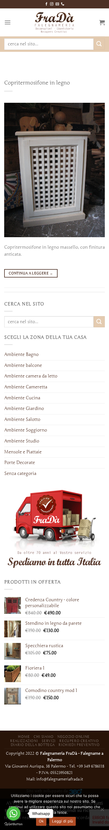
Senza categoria (20, 473)
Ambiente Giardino (24, 408)
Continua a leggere (31, 273)
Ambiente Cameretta (25, 387)
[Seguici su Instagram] (51, 4)
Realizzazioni (24, 741)
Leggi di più (62, 821)
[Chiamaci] (62, 4)
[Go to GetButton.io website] (13, 824)
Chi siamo (44, 737)
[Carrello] (102, 22)
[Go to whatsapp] (13, 813)
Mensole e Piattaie (23, 452)
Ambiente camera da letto (30, 376)
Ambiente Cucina (22, 398)
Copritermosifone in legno (37, 82)
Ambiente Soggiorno (25, 430)
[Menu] (7, 22)
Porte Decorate (19, 462)
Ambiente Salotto (22, 419)
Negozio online (73, 737)
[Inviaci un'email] (57, 4)
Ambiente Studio (21, 441)
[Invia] (99, 44)
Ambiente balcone (23, 365)
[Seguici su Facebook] (46, 4)
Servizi (49, 741)
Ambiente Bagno (21, 354)
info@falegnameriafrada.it (59, 779)
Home (24, 737)
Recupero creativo (79, 741)
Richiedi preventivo (79, 745)
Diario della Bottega (33, 745)
